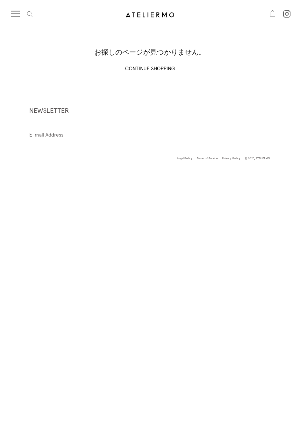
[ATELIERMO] (150, 14)
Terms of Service (207, 158)
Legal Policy (184, 158)
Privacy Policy (231, 158)
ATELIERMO (263, 158)
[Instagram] (286, 14)
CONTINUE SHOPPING (150, 68)
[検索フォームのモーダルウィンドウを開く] (30, 14)
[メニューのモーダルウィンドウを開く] (19, 14)
